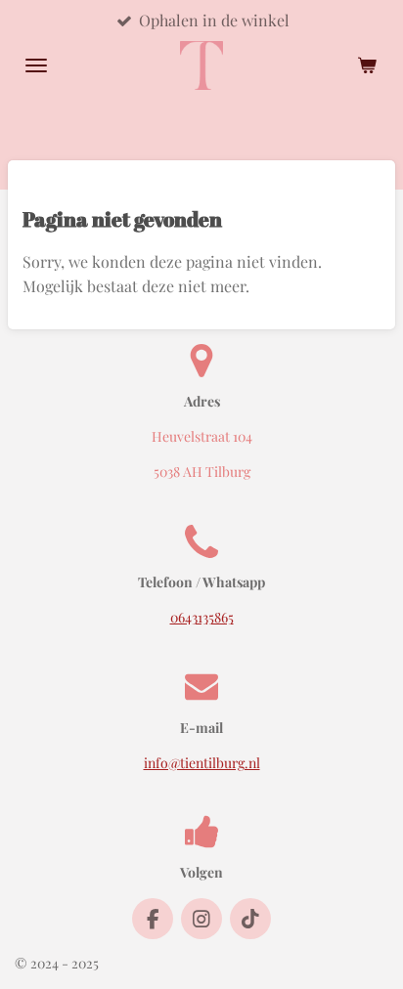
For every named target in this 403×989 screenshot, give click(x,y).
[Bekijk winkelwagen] (366, 65)
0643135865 (202, 617)
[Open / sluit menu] (36, 65)
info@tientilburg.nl (202, 762)
